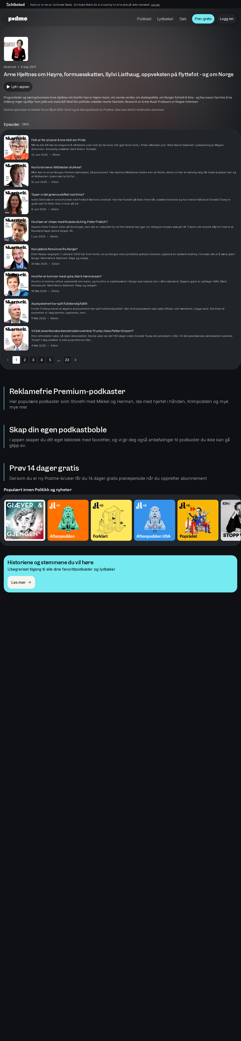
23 (67, 360)
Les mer (155, 4)
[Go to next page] (75, 360)
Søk (182, 18)
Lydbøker (165, 18)
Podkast (144, 18)
